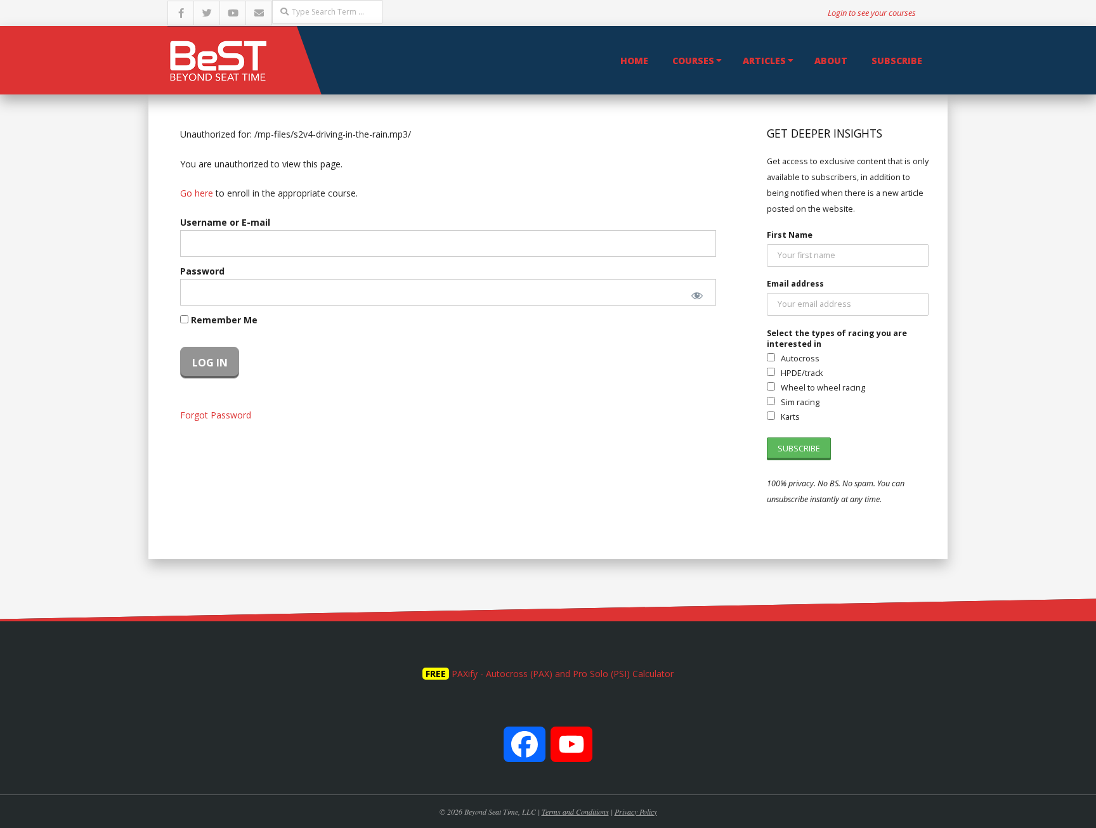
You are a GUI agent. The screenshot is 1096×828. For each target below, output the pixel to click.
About (830, 61)
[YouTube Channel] (571, 751)
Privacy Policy (636, 811)
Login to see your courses (872, 12)
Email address (795, 283)
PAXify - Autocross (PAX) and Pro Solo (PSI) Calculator (563, 674)
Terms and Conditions (575, 811)
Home (634, 61)
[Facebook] (524, 751)
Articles (764, 61)
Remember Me (223, 320)
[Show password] (697, 295)
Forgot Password (215, 415)
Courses (693, 61)
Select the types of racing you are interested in (837, 338)
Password (202, 271)
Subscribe (896, 61)
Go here (196, 193)
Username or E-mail (225, 222)
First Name (789, 235)
